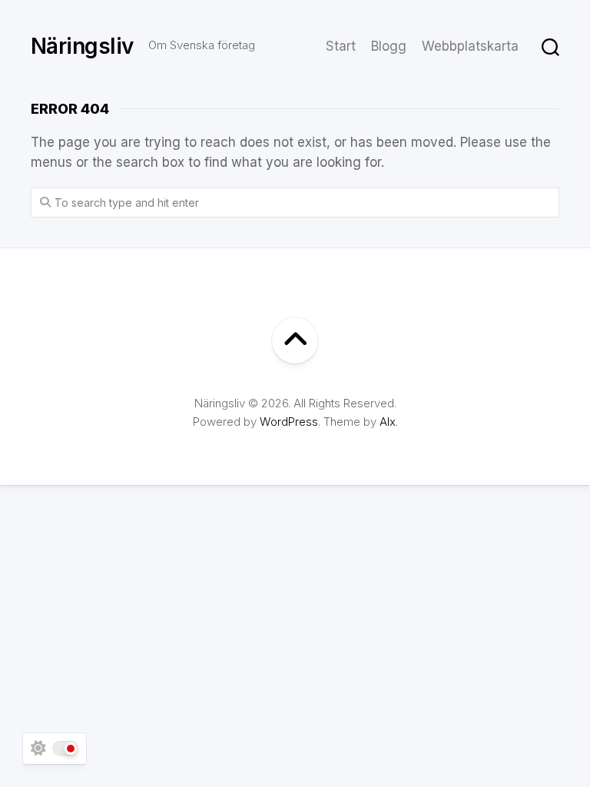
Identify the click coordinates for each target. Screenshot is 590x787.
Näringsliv (82, 46)
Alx (388, 421)
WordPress (289, 421)
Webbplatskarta (470, 46)
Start (341, 46)
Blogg (388, 46)
